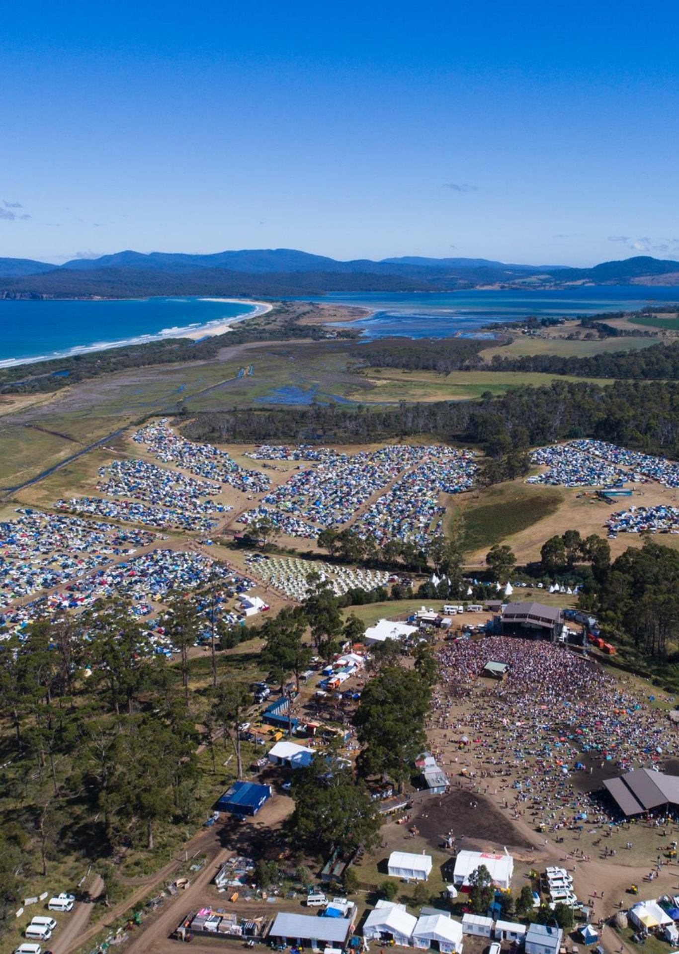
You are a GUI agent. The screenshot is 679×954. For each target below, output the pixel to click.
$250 (550, 258)
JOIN (127, 786)
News (283, 24)
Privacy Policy (419, 844)
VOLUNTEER (127, 800)
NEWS (127, 733)
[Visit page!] (602, 24)
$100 (503, 258)
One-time (481, 322)
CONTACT (127, 773)
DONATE (127, 813)
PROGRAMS (127, 706)
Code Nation (348, 924)
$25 (410, 258)
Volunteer (487, 24)
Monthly (481, 348)
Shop (386, 24)
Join (428, 24)
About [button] (335, 24)
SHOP (127, 760)
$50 (456, 258)
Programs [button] (139, 24)
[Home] (56, 25)
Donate (556, 24)
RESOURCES (127, 719)
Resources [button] (220, 24)
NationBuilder (412, 924)
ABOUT (127, 746)
